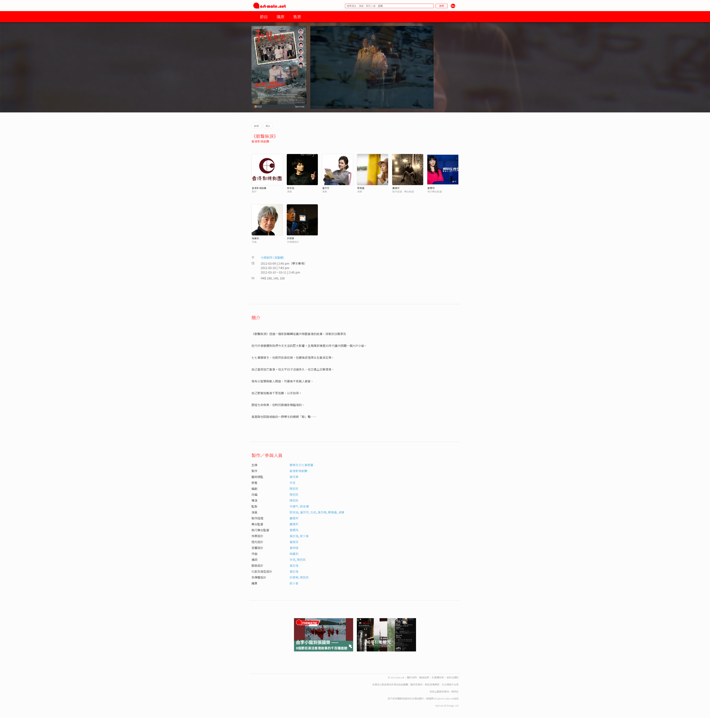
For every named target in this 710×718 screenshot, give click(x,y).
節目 (264, 16)
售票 (297, 16)
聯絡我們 (424, 677)
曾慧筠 (431, 188)
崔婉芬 (294, 542)
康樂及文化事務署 (301, 465)
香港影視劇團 (260, 141)
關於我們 (412, 677)
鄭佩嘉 (360, 188)
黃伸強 (294, 547)
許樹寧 (290, 238)
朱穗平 (294, 506)
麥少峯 (304, 536)
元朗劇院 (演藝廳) (272, 257)
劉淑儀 (304, 506)
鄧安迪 (290, 188)
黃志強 (294, 536)
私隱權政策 (438, 677)
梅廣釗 (255, 238)
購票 (280, 16)
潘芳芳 (325, 188)
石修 (313, 512)
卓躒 (341, 512)
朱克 (292, 482)
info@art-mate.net (443, 698)
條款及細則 (453, 677)
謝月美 (294, 476)
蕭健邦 (396, 188)
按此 (456, 691)
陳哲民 (294, 488)
